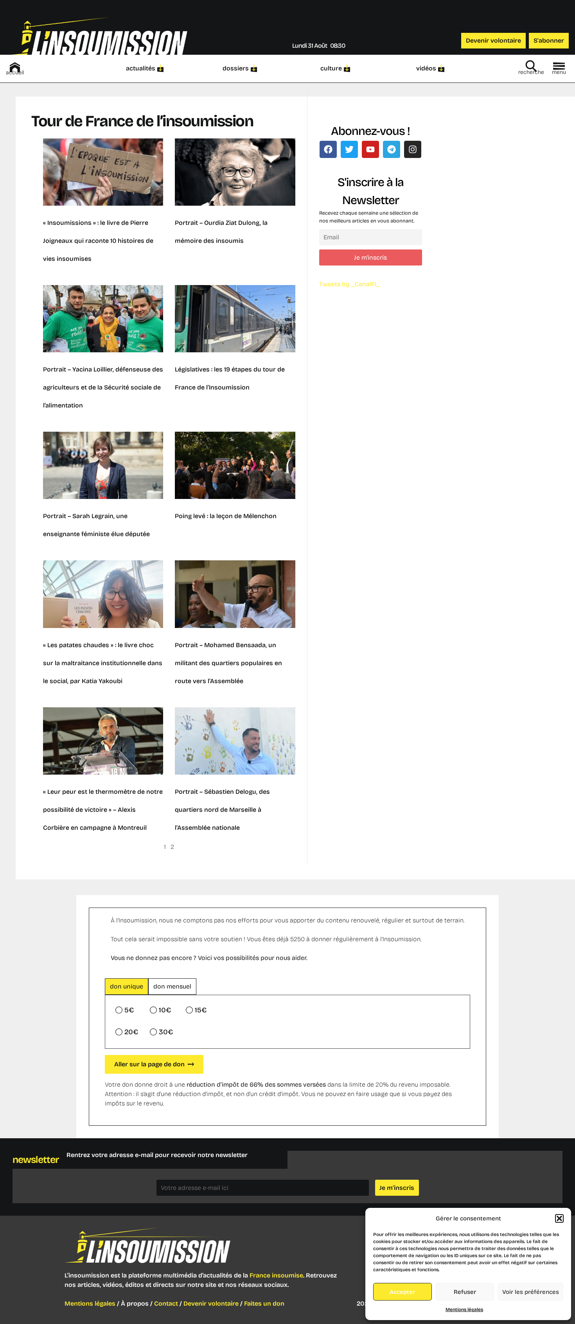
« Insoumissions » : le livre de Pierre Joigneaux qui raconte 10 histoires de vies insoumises (98, 240)
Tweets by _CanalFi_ (349, 284)
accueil (15, 72)
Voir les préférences (530, 1291)
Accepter (402, 1291)
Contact (166, 1303)
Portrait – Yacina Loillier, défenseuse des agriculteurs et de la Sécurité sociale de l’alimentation (103, 387)
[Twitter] (349, 149)
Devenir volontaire (211, 1303)
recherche (531, 72)
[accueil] (15, 67)
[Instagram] (412, 149)
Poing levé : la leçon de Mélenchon (226, 516)
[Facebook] (328, 149)
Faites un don (264, 1303)
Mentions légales (464, 1309)
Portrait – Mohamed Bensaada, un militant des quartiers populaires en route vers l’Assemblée (228, 663)
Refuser (465, 1291)
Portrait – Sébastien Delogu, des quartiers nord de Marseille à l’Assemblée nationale (222, 809)
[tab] (126, 986)
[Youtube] (370, 149)
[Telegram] (391, 149)
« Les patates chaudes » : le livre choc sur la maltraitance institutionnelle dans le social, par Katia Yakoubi (102, 663)
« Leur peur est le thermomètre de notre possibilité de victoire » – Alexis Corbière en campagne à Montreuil (103, 809)
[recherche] (531, 66)
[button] (559, 1218)
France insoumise (276, 1275)
